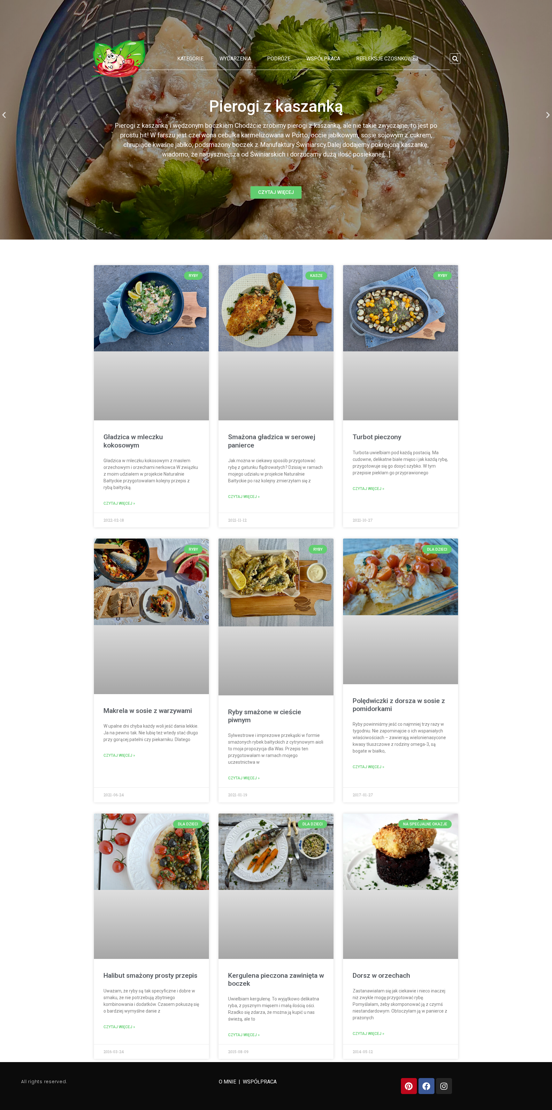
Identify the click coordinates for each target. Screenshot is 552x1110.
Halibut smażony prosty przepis (150, 975)
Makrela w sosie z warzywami (147, 711)
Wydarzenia (235, 59)
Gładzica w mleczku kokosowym (133, 441)
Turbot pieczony (377, 437)
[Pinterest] (409, 1086)
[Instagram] (444, 1086)
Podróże (278, 59)
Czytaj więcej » (119, 503)
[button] (455, 58)
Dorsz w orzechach (381, 975)
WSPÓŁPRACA (260, 1082)
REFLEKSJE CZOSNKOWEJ (387, 59)
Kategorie (190, 59)
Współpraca (323, 59)
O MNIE (228, 1082)
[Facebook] (426, 1086)
